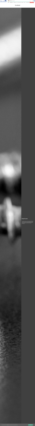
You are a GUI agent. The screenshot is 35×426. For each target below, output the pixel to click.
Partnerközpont (27, 2)
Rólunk (8, 2)
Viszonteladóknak (32, 2)
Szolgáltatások (11, 2)
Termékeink (14, 2)
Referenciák (19, 2)
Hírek (17, 2)
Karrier (24, 2)
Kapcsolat (22, 2)
